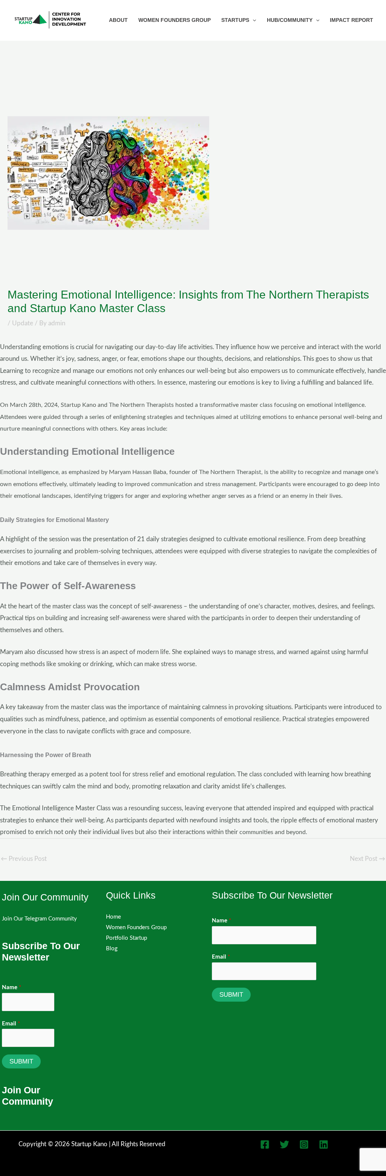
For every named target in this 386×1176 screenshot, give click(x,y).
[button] (252, 20)
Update (22, 323)
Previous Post (24, 859)
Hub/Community (289, 20)
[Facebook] (265, 1144)
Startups (235, 20)
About (118, 20)
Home (113, 917)
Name (11, 987)
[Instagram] (304, 1144)
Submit (21, 1061)
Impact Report (351, 20)
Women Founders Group (174, 20)
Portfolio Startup (126, 938)
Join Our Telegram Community (39, 919)
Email (11, 1024)
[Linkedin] (323, 1144)
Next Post (367, 859)
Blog (112, 948)
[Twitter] (284, 1144)
